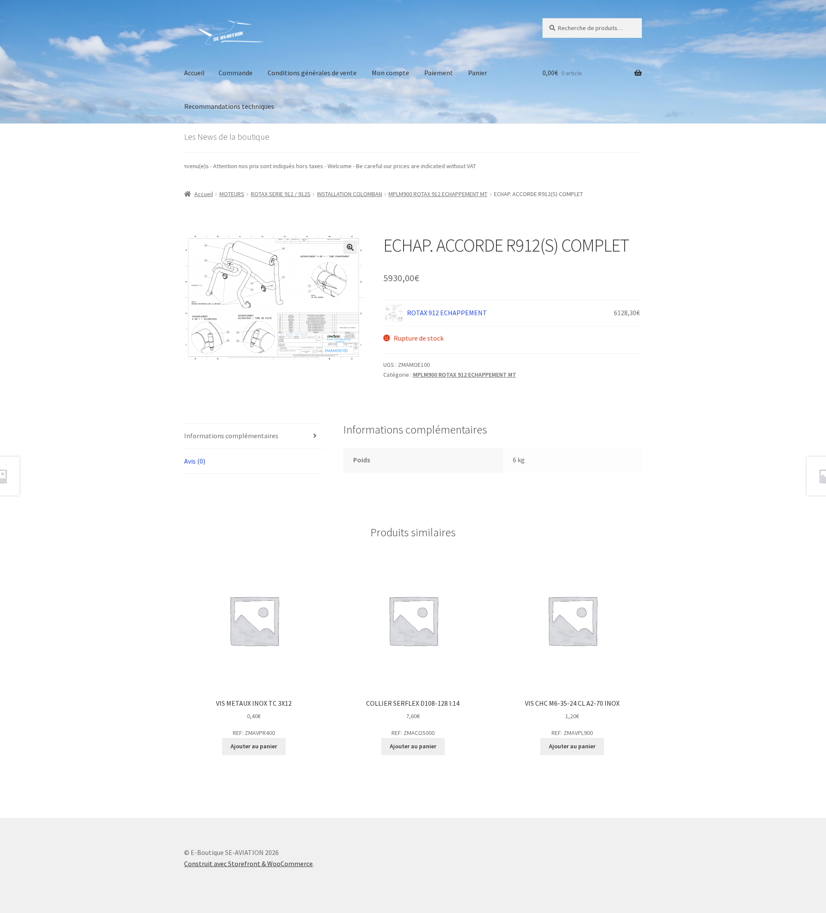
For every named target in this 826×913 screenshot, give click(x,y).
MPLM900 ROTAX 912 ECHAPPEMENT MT (437, 194)
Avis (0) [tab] (194, 461)
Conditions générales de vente (312, 72)
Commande (236, 72)
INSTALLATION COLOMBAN (349, 194)
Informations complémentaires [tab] (231, 435)
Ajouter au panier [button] (254, 746)
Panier (477, 72)
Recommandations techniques (229, 106)
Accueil (194, 72)
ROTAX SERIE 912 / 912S (281, 194)
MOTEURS (231, 194)
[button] (350, 247)
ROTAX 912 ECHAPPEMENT (447, 312)
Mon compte (390, 72)
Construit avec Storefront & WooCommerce (248, 863)
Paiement (438, 72)
